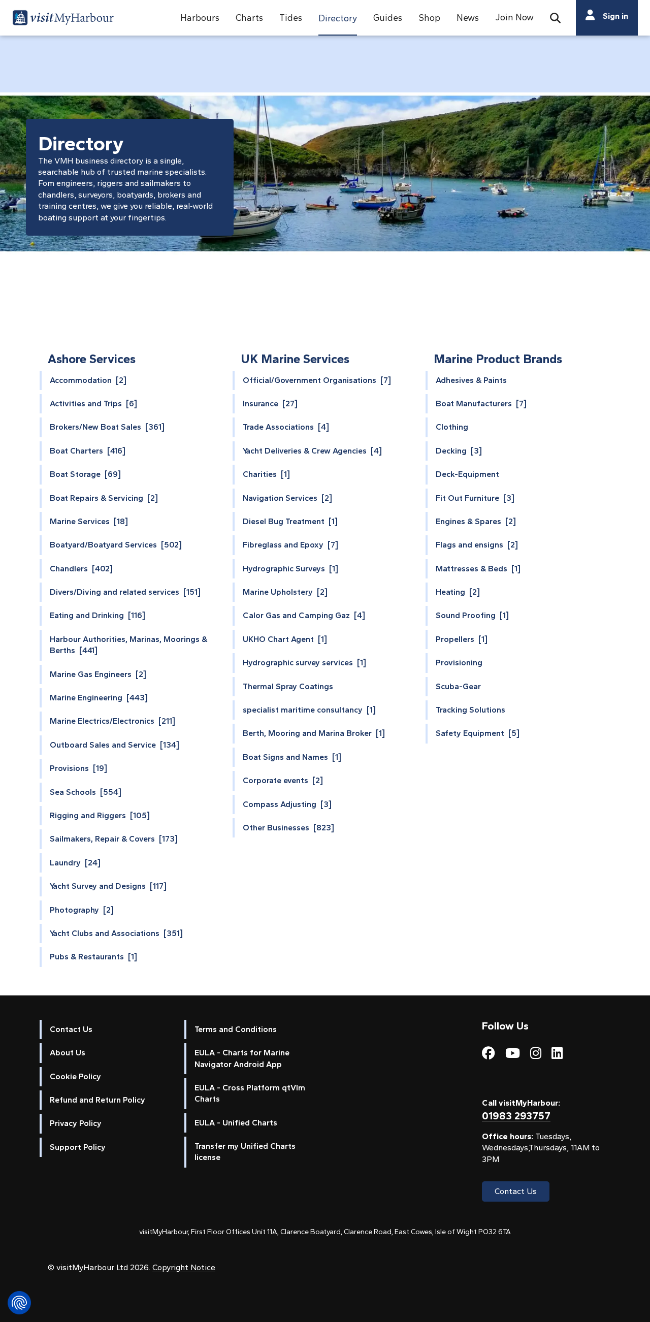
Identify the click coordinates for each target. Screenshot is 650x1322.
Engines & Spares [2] (476, 521)
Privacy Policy (76, 1123)
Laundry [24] (75, 862)
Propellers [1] (462, 639)
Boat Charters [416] (87, 451)
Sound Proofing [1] (472, 615)
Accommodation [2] (88, 380)
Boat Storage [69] (85, 474)
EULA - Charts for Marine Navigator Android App (241, 1058)
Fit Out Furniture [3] (475, 498)
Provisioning (459, 662)
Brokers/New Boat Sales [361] (107, 427)
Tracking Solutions (470, 710)
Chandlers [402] (81, 568)
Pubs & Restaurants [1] (93, 956)
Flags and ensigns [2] (477, 545)
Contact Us (71, 1029)
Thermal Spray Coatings (288, 686)
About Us (67, 1052)
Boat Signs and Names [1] (292, 757)
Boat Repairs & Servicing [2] (104, 498)
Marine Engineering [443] (99, 697)
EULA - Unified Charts (235, 1122)
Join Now (514, 17)
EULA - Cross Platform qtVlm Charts (249, 1093)
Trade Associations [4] (286, 427)
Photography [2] (82, 910)
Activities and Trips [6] (93, 403)
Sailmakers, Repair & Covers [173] (114, 839)
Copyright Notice (183, 1267)
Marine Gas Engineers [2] (98, 674)
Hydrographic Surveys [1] (290, 568)
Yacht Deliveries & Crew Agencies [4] (312, 451)
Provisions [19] (78, 768)
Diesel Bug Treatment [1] (290, 521)
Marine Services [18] (89, 521)
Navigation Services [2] (287, 498)
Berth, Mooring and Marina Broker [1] (314, 733)
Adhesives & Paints (471, 380)
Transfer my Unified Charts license (245, 1151)
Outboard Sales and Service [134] (114, 745)
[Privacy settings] (19, 1302)
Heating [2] (458, 592)
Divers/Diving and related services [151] (125, 592)
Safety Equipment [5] (477, 733)
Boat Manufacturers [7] (481, 403)
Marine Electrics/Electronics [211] (112, 721)
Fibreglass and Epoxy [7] (290, 545)
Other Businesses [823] (288, 827)
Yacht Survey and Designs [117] (108, 886)
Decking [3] (459, 451)
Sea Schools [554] (85, 792)
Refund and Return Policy (97, 1100)
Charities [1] (266, 474)
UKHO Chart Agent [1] (285, 639)
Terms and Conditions (235, 1029)
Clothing (452, 427)
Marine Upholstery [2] (285, 592)
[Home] (63, 19)
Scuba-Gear (458, 686)
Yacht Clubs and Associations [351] (116, 933)
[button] (199, 18)
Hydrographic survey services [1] (304, 662)
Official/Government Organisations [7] (317, 380)
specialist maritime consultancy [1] (309, 710)
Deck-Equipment (467, 474)
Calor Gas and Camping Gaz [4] (304, 615)
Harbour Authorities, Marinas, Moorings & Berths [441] (128, 644)
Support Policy (78, 1147)
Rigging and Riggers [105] (100, 815)
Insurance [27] (270, 403)
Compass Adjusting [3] (287, 804)
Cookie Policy (75, 1076)
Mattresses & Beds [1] (478, 568)
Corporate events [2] (283, 780)
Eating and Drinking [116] (97, 615)
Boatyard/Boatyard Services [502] (116, 545)
